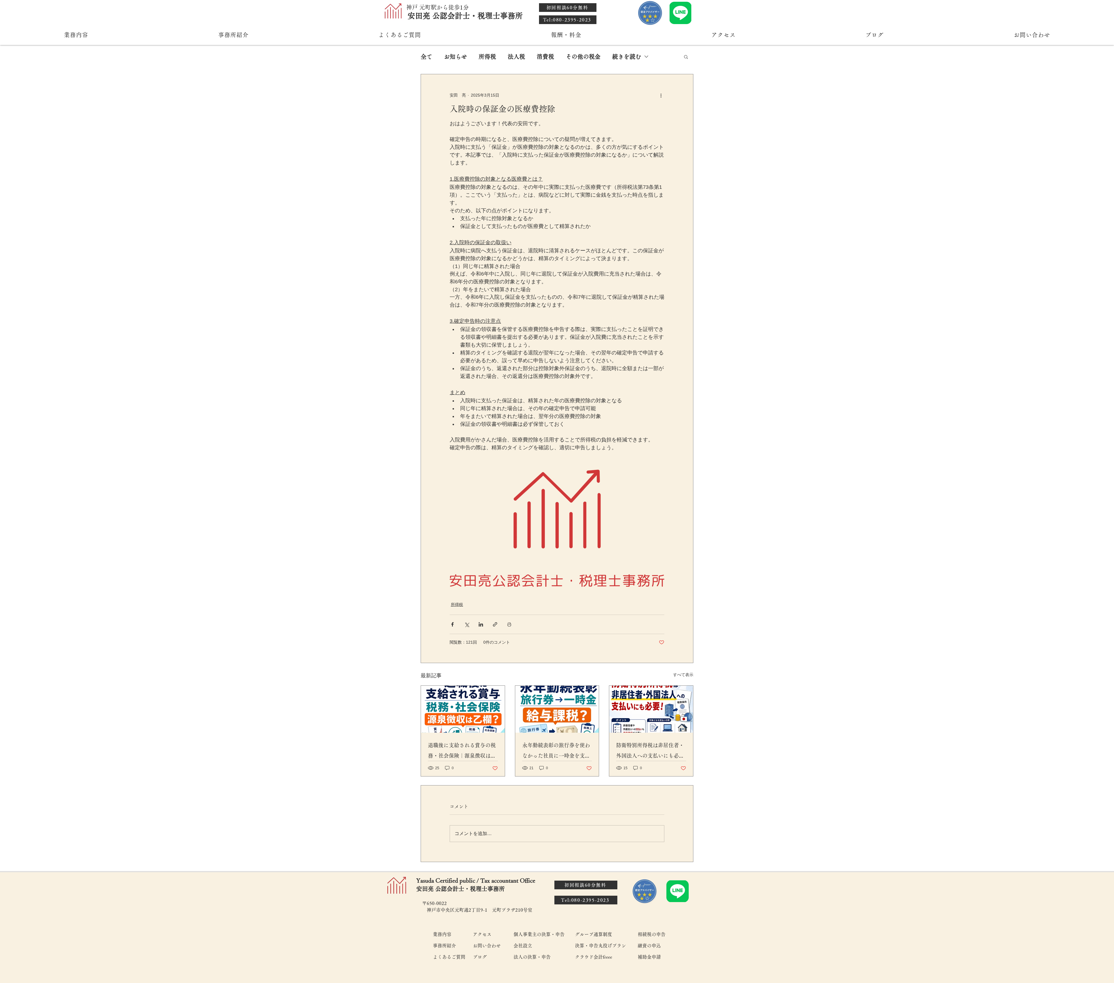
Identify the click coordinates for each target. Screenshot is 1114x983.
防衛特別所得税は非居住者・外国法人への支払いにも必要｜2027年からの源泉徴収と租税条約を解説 (650, 752)
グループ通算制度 (593, 934)
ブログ (480, 957)
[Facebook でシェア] (452, 624)
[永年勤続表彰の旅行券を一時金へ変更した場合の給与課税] (557, 709)
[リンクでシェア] (495, 624)
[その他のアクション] (660, 95)
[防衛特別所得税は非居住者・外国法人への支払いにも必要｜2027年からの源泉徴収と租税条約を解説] (651, 709)
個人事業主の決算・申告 (539, 934)
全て (426, 56)
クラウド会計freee (593, 957)
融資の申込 (649, 945)
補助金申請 (649, 957)
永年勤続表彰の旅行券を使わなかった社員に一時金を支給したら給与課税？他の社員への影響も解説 (556, 752)
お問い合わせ (487, 945)
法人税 (516, 56)
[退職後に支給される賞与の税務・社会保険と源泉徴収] (463, 709)
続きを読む (626, 56)
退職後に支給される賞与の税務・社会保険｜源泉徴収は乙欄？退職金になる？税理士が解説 (462, 752)
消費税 (545, 56)
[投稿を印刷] (509, 624)
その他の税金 (583, 56)
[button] (686, 56)
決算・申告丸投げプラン (600, 945)
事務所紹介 (444, 945)
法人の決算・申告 (532, 957)
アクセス (482, 934)
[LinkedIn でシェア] (481, 624)
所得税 (487, 56)
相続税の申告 (651, 934)
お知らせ (455, 56)
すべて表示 (683, 674)
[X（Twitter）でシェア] (466, 624)
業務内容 (442, 934)
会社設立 (522, 945)
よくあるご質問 (449, 957)
